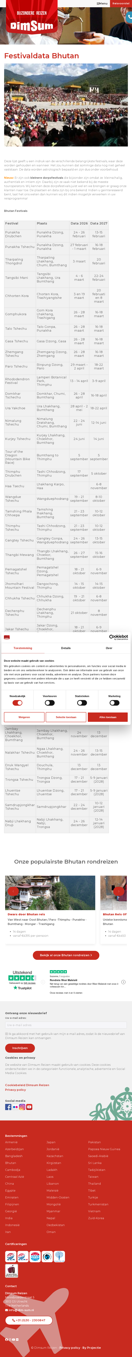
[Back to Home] (31, 17)
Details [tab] (66, 647)
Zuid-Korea (96, 1218)
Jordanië (53, 1149)
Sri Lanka (95, 1163)
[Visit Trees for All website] (59, 1255)
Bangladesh (14, 1156)
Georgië (11, 1211)
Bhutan (10, 1163)
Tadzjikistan (96, 1170)
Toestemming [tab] (23, 647)
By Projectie (91, 1347)
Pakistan (94, 1142)
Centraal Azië (14, 1176)
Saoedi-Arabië (98, 1156)
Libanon (53, 1183)
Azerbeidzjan (14, 1149)
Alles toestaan (107, 717)
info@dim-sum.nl (21, 1310)
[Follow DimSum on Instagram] (22, 1106)
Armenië (11, 1142)
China (9, 1183)
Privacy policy (15, 1089)
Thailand (94, 1183)
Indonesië (12, 1225)
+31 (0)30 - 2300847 (30, 1320)
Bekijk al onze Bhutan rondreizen (65, 955)
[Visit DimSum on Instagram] (10, 1339)
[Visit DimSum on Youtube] (14, 1339)
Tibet (92, 1190)
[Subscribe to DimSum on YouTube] (29, 1106)
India (9, 1218)
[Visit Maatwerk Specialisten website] (11, 1269)
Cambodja (12, 1170)
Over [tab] (109, 647)
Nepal (51, 1218)
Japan (51, 1142)
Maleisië (52, 1190)
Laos (50, 1176)
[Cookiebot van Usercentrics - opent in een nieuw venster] (113, 637)
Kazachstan (55, 1156)
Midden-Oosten (58, 1197)
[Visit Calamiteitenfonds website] (48, 1255)
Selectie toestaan (66, 717)
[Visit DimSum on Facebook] (8, 1106)
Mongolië (54, 1204)
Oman (51, 1232)
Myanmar (53, 1211)
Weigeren (24, 717)
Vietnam (94, 1211)
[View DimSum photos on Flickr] (15, 1106)
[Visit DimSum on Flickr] (17, 1339)
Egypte (10, 1190)
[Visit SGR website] (11, 1255)
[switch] (50, 703)
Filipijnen (12, 1204)
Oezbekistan (56, 1225)
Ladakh (52, 1170)
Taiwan (93, 1176)
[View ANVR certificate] (35, 1255)
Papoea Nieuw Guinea (104, 1149)
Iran (8, 1232)
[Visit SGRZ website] (23, 1255)
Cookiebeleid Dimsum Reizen (27, 1085)
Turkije (93, 1197)
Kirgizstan (54, 1163)
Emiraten (12, 1197)
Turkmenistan (98, 1204)
